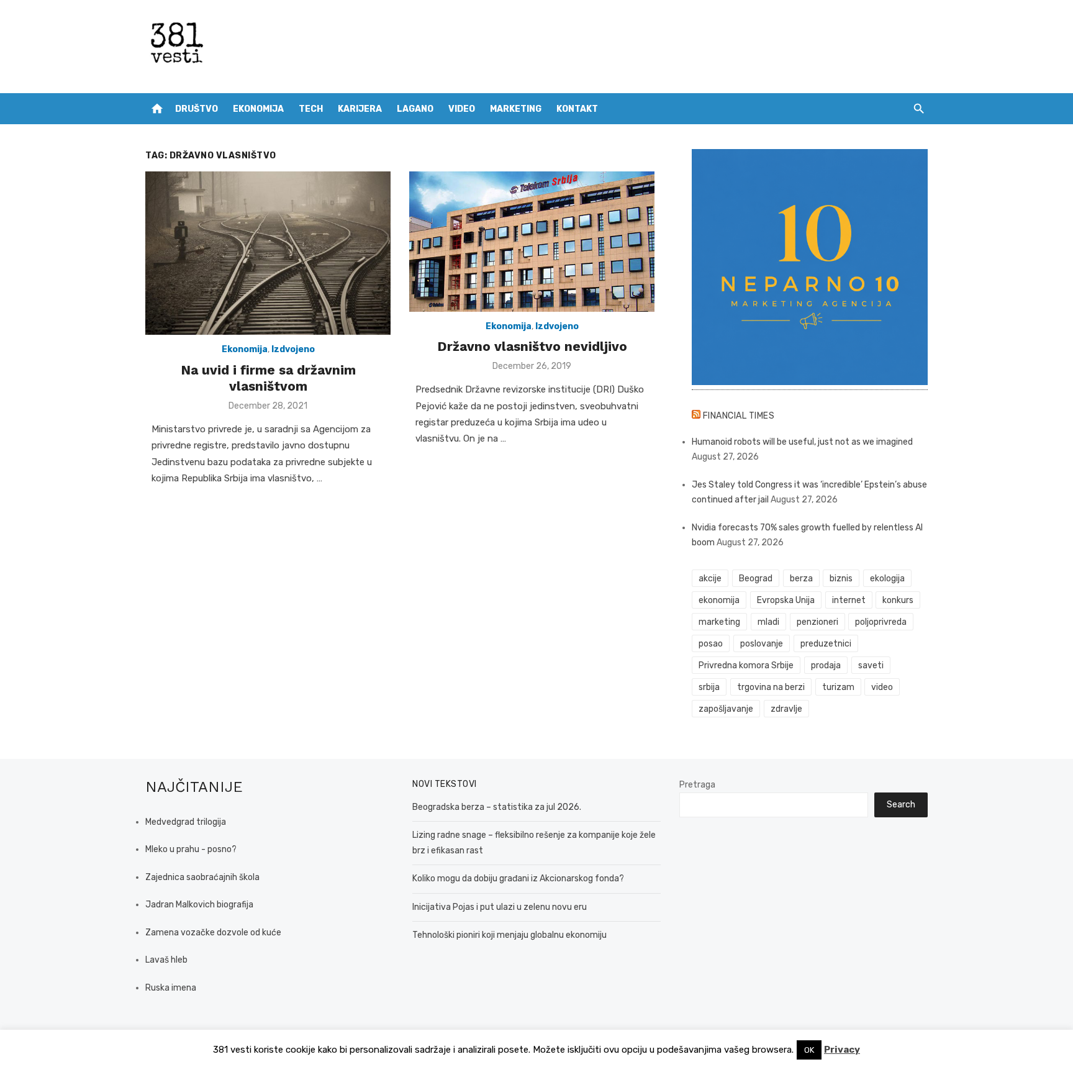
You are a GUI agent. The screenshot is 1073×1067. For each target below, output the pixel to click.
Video (461, 109)
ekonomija (719, 600)
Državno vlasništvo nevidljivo (532, 346)
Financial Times (739, 416)
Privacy (842, 1049)
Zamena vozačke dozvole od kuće (213, 932)
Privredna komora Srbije (746, 665)
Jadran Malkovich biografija (199, 904)
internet (849, 600)
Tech (311, 109)
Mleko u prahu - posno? (191, 849)
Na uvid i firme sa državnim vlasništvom (268, 378)
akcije (710, 578)
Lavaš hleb (166, 960)
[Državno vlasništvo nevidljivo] (531, 241)
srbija (709, 687)
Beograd (755, 578)
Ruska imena (170, 988)
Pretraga (697, 784)
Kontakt (577, 109)
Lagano (415, 109)
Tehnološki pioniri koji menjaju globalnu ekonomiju (509, 935)
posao (711, 643)
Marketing (515, 109)
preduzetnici (825, 643)
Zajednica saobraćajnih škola (202, 877)
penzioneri (817, 622)
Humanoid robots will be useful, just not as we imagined (802, 442)
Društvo (196, 109)
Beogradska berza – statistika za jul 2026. (496, 807)
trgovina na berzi (771, 687)
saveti (871, 665)
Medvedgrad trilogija (185, 822)
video (882, 687)
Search (901, 804)
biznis (841, 578)
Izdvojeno (293, 349)
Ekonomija (258, 109)
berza (801, 578)
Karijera (360, 109)
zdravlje (786, 709)
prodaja (826, 665)
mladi (768, 622)
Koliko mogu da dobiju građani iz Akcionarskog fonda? (518, 878)
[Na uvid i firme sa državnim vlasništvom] (268, 253)
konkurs (897, 600)
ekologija (887, 578)
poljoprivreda (881, 622)
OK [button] (809, 1050)
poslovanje (761, 643)
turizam (838, 687)
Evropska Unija (786, 600)
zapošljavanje (726, 709)
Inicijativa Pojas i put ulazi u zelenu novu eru (499, 907)
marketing (719, 622)
